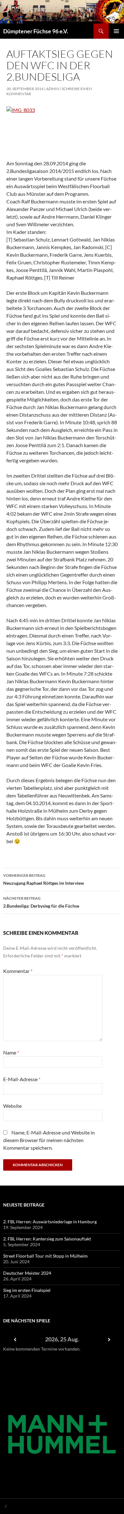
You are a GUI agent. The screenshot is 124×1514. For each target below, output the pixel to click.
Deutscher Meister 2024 (27, 1273)
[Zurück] (15, 1339)
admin (52, 88)
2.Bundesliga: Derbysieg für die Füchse (41, 902)
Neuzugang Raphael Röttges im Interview (43, 879)
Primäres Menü (116, 31)
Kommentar (17, 971)
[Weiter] (109, 1339)
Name (11, 1052)
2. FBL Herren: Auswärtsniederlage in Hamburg (50, 1221)
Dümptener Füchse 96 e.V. (35, 31)
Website (12, 1106)
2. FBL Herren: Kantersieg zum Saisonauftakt (47, 1238)
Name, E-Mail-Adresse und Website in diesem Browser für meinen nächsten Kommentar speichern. (49, 1140)
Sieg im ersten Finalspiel (27, 1290)
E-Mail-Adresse (21, 1079)
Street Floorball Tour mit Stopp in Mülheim (45, 1256)
